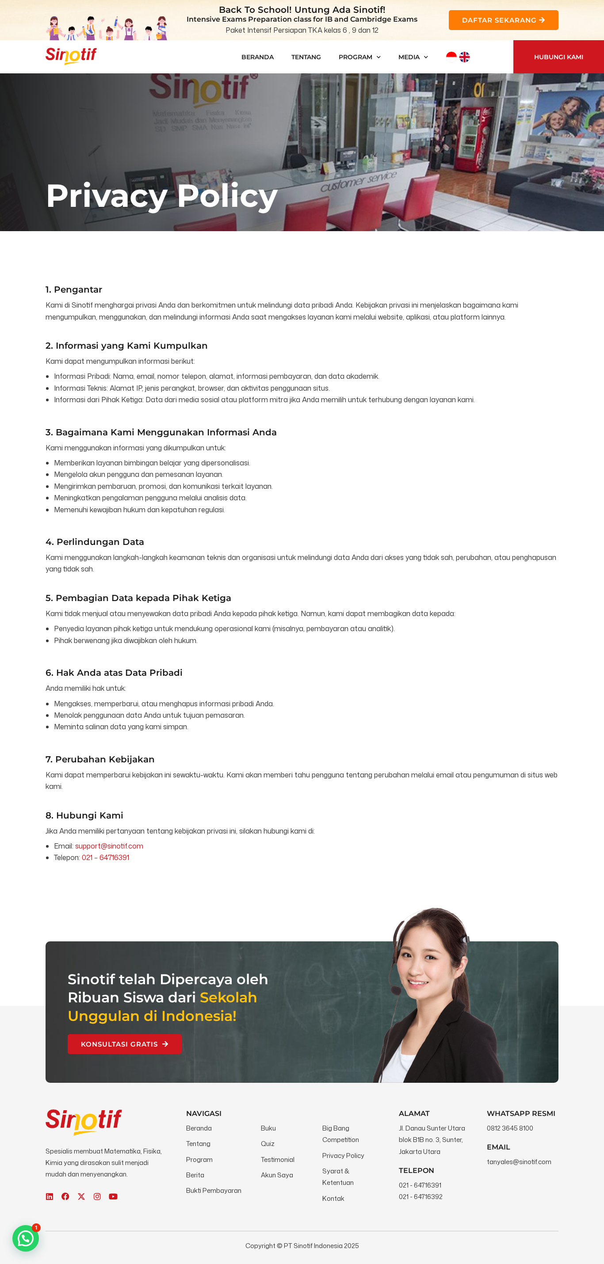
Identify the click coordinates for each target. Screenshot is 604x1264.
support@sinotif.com (109, 846)
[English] (464, 57)
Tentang (306, 57)
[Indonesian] (451, 57)
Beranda (257, 57)
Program (355, 57)
